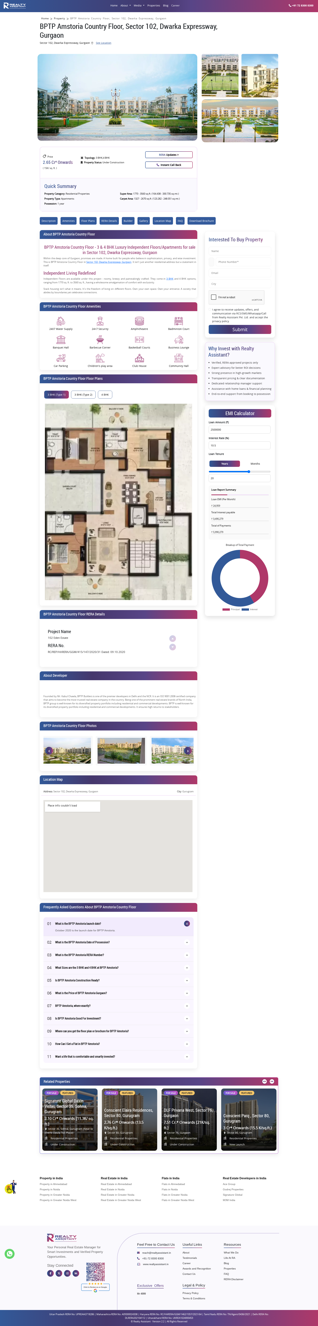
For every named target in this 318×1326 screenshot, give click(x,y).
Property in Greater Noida (55, 1194)
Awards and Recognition (197, 1268)
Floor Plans (88, 221)
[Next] (271, 1081)
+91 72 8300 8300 (302, 5)
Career (175, 5)
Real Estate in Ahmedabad (116, 1184)
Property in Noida (50, 1189)
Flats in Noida (170, 1189)
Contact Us (189, 1273)
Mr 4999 (141, 1293)
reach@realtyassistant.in (156, 1252)
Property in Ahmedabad (53, 1184)
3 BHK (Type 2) (83, 394)
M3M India (229, 1200)
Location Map (163, 221)
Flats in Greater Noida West (178, 1200)
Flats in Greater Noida (175, 1194)
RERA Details (109, 221)
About (125, 5)
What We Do (231, 1252)
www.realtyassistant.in (155, 1264)
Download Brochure (201, 221)
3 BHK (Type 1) (56, 394)
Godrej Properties (233, 1189)
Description (49, 221)
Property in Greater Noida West (58, 1200)
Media (138, 5)
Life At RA (229, 1257)
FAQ (180, 221)
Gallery (143, 221)
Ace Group (229, 1184)
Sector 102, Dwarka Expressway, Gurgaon (108, 262)
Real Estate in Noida (113, 1189)
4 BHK (105, 394)
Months (255, 463)
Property (59, 18)
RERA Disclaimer (233, 1279)
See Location (103, 43)
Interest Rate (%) (219, 438)
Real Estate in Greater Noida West (121, 1200)
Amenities (68, 221)
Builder (128, 221)
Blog (165, 5)
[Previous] (264, 1081)
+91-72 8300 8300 (153, 1258)
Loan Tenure (216, 454)
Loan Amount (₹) (219, 422)
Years (224, 463)
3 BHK (169, 278)
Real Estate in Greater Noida (117, 1194)
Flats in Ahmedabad (173, 1184)
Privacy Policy (191, 1293)
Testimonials (190, 1257)
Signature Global (232, 1194)
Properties (153, 5)
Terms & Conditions (194, 1298)
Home (114, 5)
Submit (240, 329)
